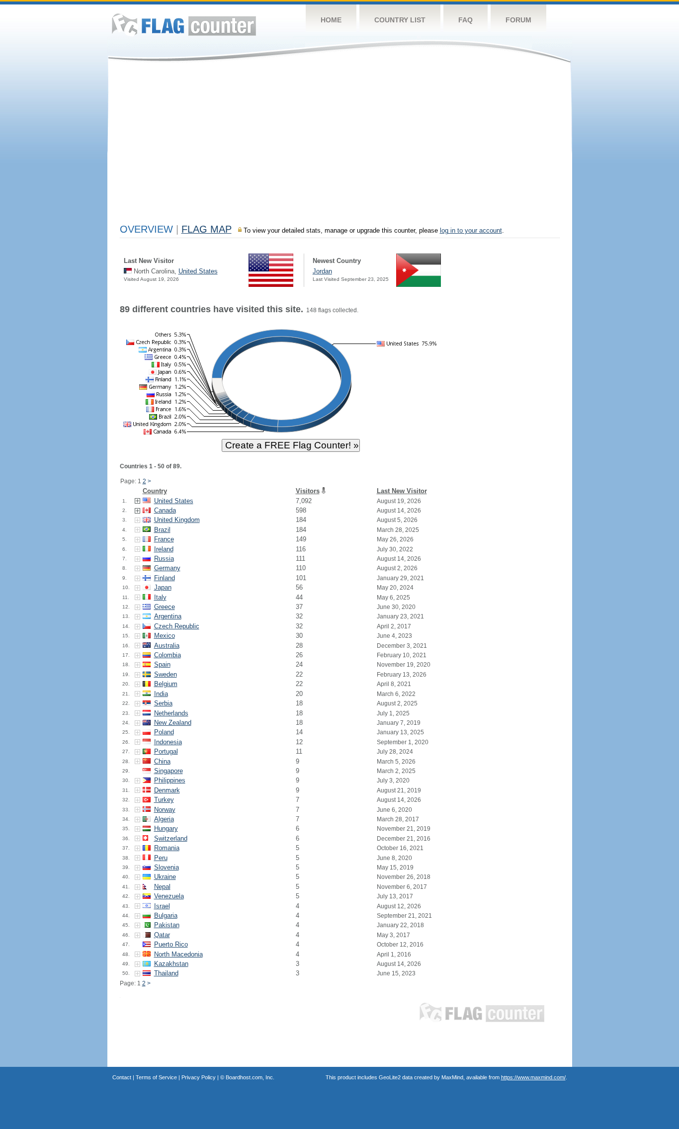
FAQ (465, 20)
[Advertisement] (340, 145)
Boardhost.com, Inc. (250, 1077)
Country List (399, 20)
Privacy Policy (198, 1077)
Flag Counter (184, 24)
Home (331, 20)
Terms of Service (156, 1077)
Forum (518, 20)
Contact (121, 1077)
